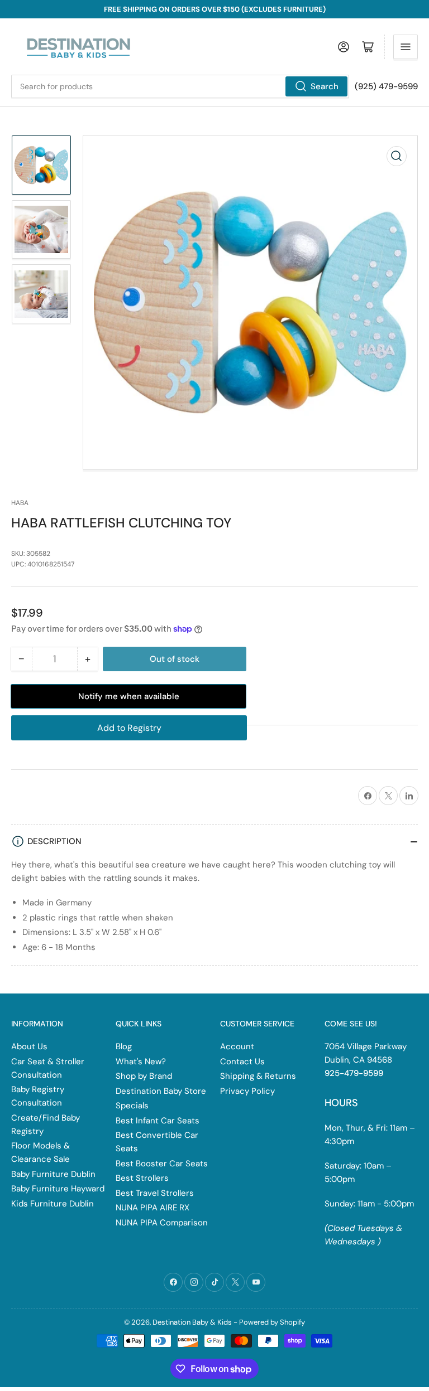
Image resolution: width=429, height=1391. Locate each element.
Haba (19, 502)
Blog (124, 1046)
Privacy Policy (247, 1091)
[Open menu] (405, 47)
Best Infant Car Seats (157, 1120)
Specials (132, 1105)
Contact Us (242, 1061)
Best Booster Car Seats (162, 1163)
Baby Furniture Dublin (53, 1174)
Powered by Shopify (272, 1322)
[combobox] (180, 86)
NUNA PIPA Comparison (162, 1222)
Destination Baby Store (161, 1091)
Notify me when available (128, 696)
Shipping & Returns (258, 1076)
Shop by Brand (144, 1076)
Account (237, 1046)
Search (325, 86)
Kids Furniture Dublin (52, 1203)
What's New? (141, 1061)
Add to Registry (129, 728)
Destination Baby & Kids (192, 1322)
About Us (29, 1046)
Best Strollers (142, 1178)
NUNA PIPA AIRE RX (152, 1207)
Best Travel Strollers (155, 1193)
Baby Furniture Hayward (57, 1188)
